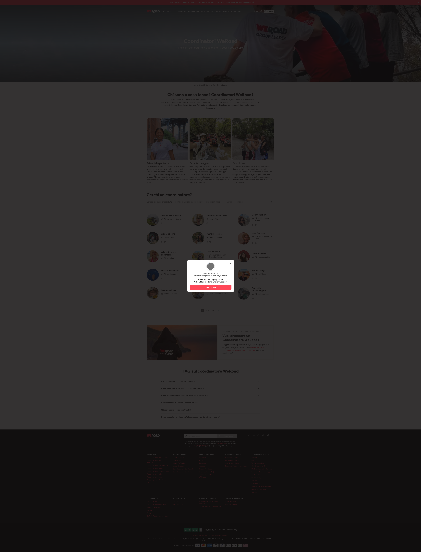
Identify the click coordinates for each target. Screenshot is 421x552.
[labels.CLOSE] (230, 263)
